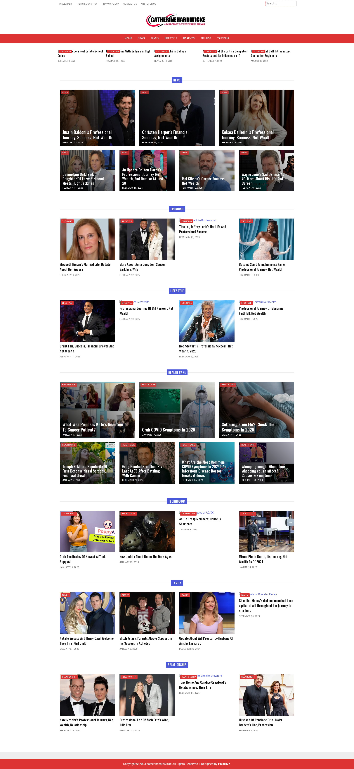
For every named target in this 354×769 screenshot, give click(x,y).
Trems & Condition (87, 4)
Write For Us (148, 4)
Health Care (68, 384)
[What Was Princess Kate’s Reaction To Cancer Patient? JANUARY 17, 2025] (97, 410)
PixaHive (224, 764)
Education (80, 51)
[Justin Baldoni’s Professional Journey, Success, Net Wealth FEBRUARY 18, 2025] (97, 117)
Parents (189, 38)
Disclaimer (65, 4)
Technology (69, 513)
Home (128, 38)
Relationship (69, 677)
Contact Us (130, 4)
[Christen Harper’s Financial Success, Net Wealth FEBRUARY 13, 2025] (177, 117)
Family (155, 38)
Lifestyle (171, 38)
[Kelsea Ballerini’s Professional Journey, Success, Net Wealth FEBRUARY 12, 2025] (256, 117)
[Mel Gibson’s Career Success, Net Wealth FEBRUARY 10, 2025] (207, 170)
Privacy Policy (110, 4)
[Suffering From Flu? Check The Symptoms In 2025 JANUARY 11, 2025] (256, 410)
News (141, 38)
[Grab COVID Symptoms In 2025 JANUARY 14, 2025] (177, 410)
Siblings (206, 38)
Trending (223, 38)
